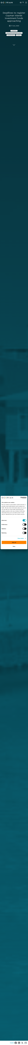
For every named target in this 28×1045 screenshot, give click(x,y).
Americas (14, 30)
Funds (18, 35)
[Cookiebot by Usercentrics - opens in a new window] (20, 498)
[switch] (24, 524)
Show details (21, 538)
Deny (14, 546)
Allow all (14, 542)
